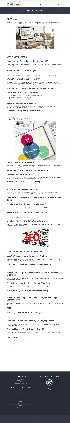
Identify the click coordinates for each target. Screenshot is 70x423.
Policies (45, 417)
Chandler (20, 405)
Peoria (20, 396)
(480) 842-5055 (21, 1)
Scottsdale (21, 394)
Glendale (20, 403)
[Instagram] (50, 389)
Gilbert (20, 401)
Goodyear (21, 399)
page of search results (11, 83)
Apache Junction (20, 407)
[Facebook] (48, 389)
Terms (42, 417)
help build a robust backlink (29, 293)
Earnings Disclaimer (38, 417)
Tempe (20, 390)
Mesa (21, 409)
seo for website (34, 24)
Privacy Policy (48, 417)
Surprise (20, 392)
